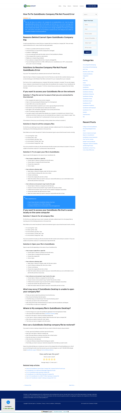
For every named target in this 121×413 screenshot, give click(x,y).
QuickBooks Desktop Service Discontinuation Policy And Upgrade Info (44, 206)
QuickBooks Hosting (88, 96)
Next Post (72, 385)
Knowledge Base (87, 85)
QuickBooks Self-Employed (89, 107)
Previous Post (27, 385)
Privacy (43, 403)
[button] (92, 6)
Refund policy (58, 403)
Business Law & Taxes (88, 71)
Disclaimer (39, 403)
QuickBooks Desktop (50, 313)
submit (87, 52)
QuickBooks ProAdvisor (88, 105)
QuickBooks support (32, 350)
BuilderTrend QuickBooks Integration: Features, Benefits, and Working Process (90, 143)
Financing (85, 80)
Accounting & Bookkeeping (89, 64)
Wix (84, 116)
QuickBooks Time (87, 110)
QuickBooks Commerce (88, 89)
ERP (84, 78)
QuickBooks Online (87, 98)
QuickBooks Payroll (87, 101)
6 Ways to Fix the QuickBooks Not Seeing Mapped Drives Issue (90, 128)
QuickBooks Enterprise (88, 94)
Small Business (86, 114)
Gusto (84, 82)
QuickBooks (59, 27)
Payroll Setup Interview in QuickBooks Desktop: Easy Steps (41, 202)
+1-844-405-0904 (8, 408)
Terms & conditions (50, 403)
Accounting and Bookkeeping (90, 67)
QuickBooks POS (87, 103)
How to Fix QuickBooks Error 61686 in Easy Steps (39, 204)
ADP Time (85, 69)
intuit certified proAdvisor (47, 350)
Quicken (85, 112)
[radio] (44, 359)
